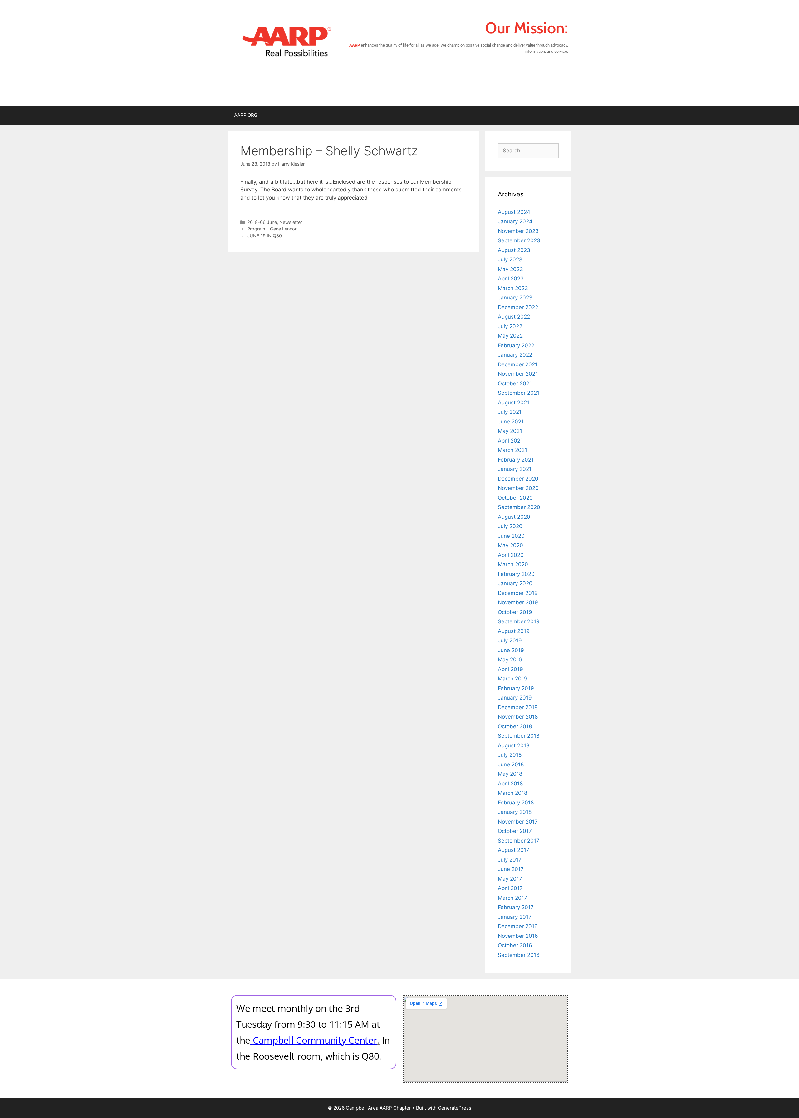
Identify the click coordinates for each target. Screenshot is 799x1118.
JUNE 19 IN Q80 (264, 235)
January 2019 (515, 698)
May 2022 (510, 336)
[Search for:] (528, 150)
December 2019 (518, 593)
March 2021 (512, 450)
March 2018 (512, 793)
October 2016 (515, 945)
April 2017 (510, 888)
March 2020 (513, 564)
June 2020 (511, 536)
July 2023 (510, 259)
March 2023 (513, 288)
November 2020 (518, 488)
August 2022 (514, 317)
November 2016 (518, 936)
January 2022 (515, 355)
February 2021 (516, 460)
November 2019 (518, 602)
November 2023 (518, 231)
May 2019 (510, 659)
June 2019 (511, 650)
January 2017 (515, 917)
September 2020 (519, 507)
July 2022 (510, 326)
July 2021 (510, 412)
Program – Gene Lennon (272, 228)
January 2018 (515, 812)
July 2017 (510, 860)
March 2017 (512, 898)
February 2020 (516, 574)
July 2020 (510, 526)
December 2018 (517, 707)
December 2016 (518, 926)
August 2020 (514, 517)
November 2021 (518, 374)
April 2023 (511, 278)
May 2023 (510, 269)
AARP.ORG (245, 115)
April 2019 (510, 669)
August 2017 (513, 850)
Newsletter (290, 222)
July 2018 (510, 755)
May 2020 (510, 545)
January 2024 (515, 221)
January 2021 (515, 469)
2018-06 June (262, 222)
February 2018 (516, 802)
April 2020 (511, 555)
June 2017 (511, 869)
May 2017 (510, 879)
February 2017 (516, 907)
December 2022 (518, 307)
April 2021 (510, 441)
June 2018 (511, 764)
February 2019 (516, 688)
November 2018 (518, 717)
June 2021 (511, 421)
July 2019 (510, 640)
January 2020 (515, 583)
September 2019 (519, 621)
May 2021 (510, 431)
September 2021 (518, 393)
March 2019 (512, 678)
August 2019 (514, 631)
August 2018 (513, 745)
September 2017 (518, 841)
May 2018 (510, 774)
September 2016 (519, 955)
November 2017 (518, 822)
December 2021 (517, 364)
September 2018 (518, 736)
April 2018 (510, 783)
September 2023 (519, 240)
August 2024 (514, 212)
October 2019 (515, 612)
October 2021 (515, 383)
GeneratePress (454, 1108)
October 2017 (515, 831)
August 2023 (514, 250)
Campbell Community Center (315, 1040)
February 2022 (516, 345)
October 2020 (515, 498)
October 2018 (515, 726)
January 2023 (515, 297)
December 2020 (518, 479)
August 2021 (513, 402)
